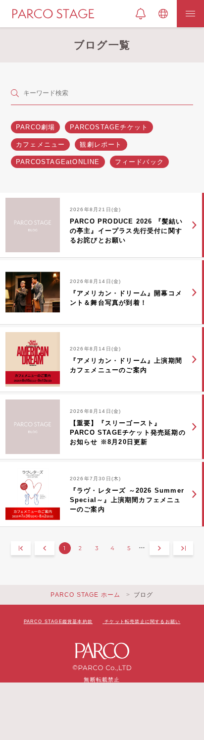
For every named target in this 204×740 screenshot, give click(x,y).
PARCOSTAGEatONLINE (58, 162)
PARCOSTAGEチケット (109, 127)
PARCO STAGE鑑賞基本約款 (58, 621)
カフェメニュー (40, 144)
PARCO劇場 (35, 127)
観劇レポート (101, 144)
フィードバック (139, 162)
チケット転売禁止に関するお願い (142, 621)
